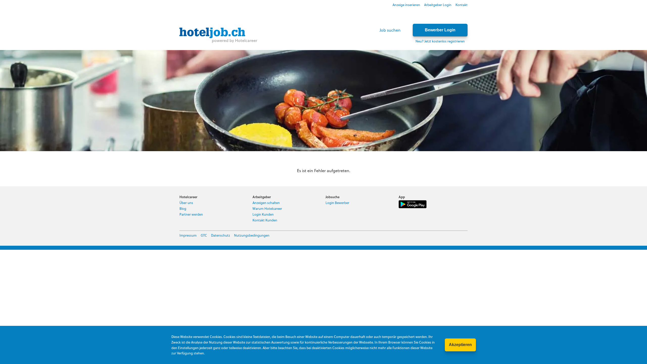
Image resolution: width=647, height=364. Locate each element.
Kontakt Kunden (264, 220)
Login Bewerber (337, 202)
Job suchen (390, 30)
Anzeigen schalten (266, 202)
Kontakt (461, 4)
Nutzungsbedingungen (251, 235)
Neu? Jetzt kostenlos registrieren (440, 41)
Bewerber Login (440, 30)
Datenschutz (220, 235)
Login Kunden (263, 214)
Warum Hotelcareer (267, 208)
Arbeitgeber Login (437, 4)
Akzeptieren (460, 345)
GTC (204, 235)
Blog (182, 208)
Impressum (188, 235)
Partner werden (191, 214)
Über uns (186, 202)
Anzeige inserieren (406, 4)
